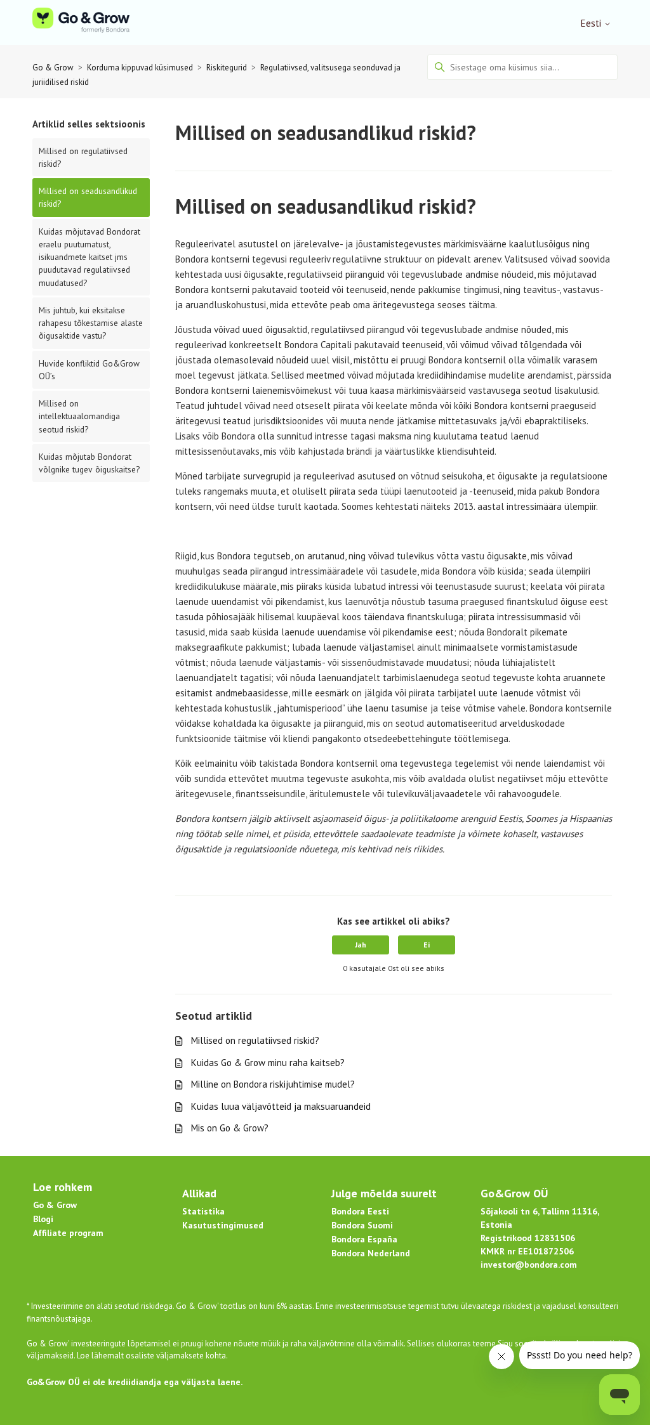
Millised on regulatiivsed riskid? (83, 157)
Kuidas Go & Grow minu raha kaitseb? (268, 1063)
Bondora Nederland (370, 1253)
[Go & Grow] (80, 22)
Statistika (203, 1211)
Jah (360, 944)
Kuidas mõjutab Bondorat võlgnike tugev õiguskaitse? (89, 463)
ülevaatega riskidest (496, 1306)
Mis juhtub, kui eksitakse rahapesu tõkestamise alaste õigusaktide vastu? (91, 323)
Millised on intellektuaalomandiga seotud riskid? (79, 416)
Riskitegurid (226, 67)
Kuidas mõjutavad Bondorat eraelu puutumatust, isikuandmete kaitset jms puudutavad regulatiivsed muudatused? (89, 257)
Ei (426, 944)
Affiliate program (68, 1233)
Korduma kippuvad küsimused (140, 67)
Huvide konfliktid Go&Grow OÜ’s (89, 370)
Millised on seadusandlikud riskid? (88, 197)
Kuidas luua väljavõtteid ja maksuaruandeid (281, 1106)
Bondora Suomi (362, 1225)
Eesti (592, 23)
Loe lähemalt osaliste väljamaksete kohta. (152, 1355)
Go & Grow (53, 67)
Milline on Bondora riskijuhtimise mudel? (273, 1084)
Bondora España (364, 1239)
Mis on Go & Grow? (230, 1128)
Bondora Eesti (360, 1211)
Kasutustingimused (222, 1225)
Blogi (43, 1219)
